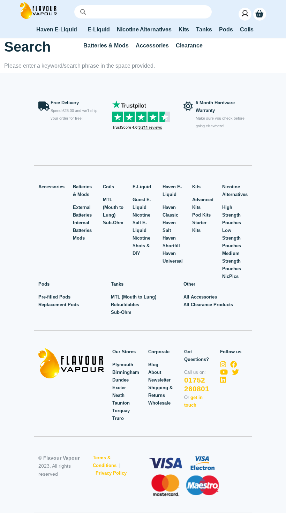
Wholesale (159, 403)
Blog (153, 364)
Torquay (121, 410)
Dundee (120, 380)
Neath (118, 395)
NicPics (230, 276)
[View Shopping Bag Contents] (259, 14)
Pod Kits (201, 215)
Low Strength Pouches (231, 238)
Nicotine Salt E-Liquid (141, 222)
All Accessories (200, 297)
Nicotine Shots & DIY (141, 245)
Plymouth (122, 364)
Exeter (119, 387)
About (154, 372)
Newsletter (159, 380)
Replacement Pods (58, 304)
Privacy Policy (111, 473)
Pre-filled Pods (54, 297)
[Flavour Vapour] (38, 10)
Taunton (121, 403)
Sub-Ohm (113, 222)
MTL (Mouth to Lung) (113, 207)
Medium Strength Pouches (231, 261)
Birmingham (125, 372)
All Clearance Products (208, 304)
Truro (118, 418)
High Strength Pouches (231, 215)
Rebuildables (125, 304)
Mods (79, 238)
